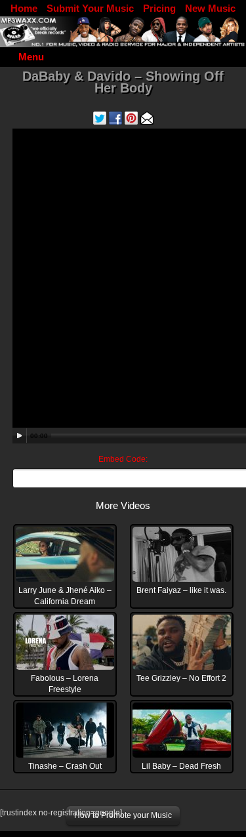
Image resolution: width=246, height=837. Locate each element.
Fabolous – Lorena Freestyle (64, 684)
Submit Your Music (90, 8)
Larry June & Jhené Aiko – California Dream (65, 596)
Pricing (159, 8)
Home (23, 8)
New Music (210, 8)
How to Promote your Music (123, 815)
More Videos (123, 505)
